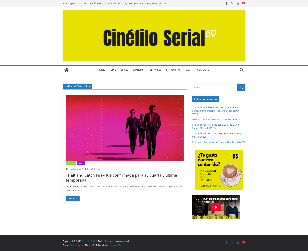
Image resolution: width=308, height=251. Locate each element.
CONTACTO (203, 69)
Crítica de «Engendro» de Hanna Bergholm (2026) (218, 142)
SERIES (124, 69)
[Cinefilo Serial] (66, 70)
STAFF (189, 69)
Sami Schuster (93, 168)
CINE (113, 69)
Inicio (102, 69)
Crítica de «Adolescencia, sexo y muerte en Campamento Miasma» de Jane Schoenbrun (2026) (215, 111)
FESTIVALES (155, 69)
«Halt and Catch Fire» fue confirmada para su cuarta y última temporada (121, 177)
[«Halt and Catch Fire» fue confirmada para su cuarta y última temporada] (125, 128)
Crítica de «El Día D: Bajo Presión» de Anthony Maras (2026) (134, 3)
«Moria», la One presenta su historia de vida (216, 119)
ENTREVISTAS (173, 69)
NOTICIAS (138, 69)
